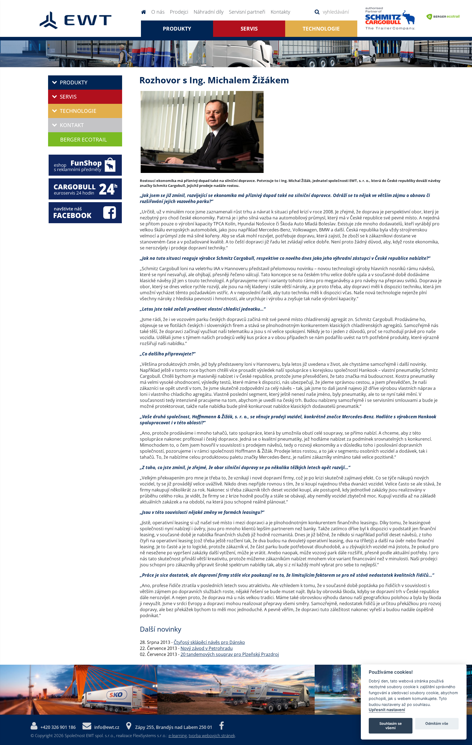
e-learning (178, 735)
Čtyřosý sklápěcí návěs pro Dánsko (209, 642)
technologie (321, 28)
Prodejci (179, 11)
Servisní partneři (247, 11)
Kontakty (280, 11)
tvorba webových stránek (212, 735)
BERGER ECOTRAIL (83, 139)
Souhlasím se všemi (390, 725)
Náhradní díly (208, 11)
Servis (249, 28)
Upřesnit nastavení (387, 709)
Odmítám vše (436, 723)
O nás (157, 11)
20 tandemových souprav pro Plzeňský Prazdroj (230, 654)
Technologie (78, 110)
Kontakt (72, 125)
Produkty (177, 28)
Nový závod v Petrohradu (207, 648)
